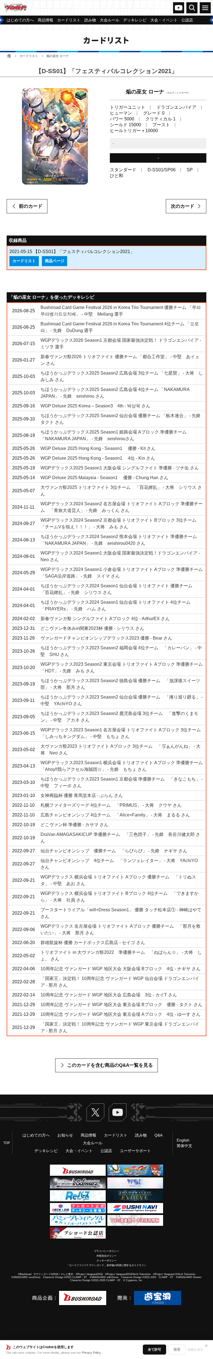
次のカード (182, 206)
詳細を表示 (195, 1349)
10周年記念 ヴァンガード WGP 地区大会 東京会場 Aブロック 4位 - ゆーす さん (120, 1014)
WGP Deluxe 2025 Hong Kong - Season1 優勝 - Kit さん (98, 448)
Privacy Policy (91, 1352)
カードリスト (29, 56)
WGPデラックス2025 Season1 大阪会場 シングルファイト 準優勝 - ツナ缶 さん (119, 468)
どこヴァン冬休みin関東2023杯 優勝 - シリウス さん (92, 628)
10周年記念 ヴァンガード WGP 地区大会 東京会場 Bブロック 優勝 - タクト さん (121, 1004)
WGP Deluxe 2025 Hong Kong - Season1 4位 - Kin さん (97, 458)
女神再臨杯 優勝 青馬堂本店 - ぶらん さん (81, 795)
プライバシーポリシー (106, 1251)
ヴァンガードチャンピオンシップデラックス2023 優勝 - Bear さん (106, 638)
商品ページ (54, 261)
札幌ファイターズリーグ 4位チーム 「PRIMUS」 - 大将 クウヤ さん (111, 805)
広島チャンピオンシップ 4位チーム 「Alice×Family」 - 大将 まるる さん (115, 815)
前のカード (30, 206)
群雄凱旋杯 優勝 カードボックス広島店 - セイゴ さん (92, 942)
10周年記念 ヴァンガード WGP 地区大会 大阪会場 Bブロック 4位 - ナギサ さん (120, 968)
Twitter (95, 1112)
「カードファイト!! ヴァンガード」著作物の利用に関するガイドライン (106, 1265)
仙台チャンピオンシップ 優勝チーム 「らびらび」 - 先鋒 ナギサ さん (113, 850)
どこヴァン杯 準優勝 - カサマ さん (74, 824)
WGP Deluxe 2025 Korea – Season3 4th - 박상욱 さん (95, 406)
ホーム (9, 55)
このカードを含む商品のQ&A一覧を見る (110, 1065)
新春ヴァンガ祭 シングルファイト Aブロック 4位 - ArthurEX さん (105, 618)
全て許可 (154, 1349)
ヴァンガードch (178, 7)
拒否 (177, 1349)
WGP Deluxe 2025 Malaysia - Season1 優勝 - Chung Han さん (104, 477)
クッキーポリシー (106, 1260)
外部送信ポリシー (106, 1255)
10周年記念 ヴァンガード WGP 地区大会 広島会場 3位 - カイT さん (108, 994)
